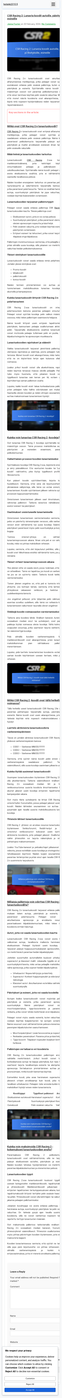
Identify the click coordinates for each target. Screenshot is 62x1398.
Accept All (30, 1390)
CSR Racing (34, 160)
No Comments (49, 24)
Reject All (30, 1384)
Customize (30, 1378)
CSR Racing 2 (13, 131)
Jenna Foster (14, 24)
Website (14, 1342)
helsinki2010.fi (10, 4)
